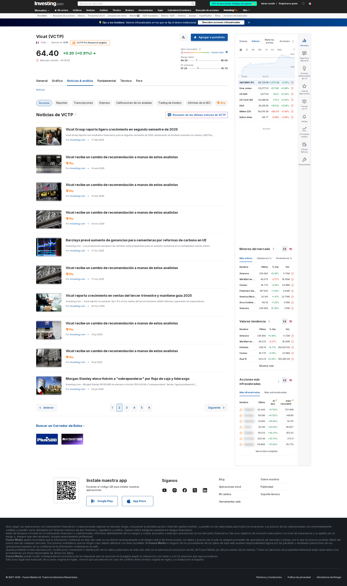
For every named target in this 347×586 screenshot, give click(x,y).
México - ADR (168, 15)
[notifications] (303, 3)
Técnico (126, 81)
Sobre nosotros (270, 479)
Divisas (243, 41)
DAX (241, 105)
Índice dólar (245, 117)
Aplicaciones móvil (230, 486)
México (81, 15)
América (182, 15)
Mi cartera (225, 494)
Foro (139, 81)
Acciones (42, 15)
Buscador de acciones (207, 10)
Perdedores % (284, 258)
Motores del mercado (254, 249)
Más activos (245, 258)
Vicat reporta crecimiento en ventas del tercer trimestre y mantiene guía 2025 (129, 295)
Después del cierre (117, 15)
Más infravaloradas (249, 392)
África (217, 15)
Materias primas (269, 41)
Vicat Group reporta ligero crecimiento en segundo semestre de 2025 (122, 129)
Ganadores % (264, 258)
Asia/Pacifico (205, 15)
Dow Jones (245, 88)
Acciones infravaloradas (235, 15)
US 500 (243, 94)
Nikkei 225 (245, 111)
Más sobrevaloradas (275, 392)
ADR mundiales (150, 15)
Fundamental (106, 81)
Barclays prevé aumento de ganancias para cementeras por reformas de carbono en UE (136, 240)
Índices (256, 41)
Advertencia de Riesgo (329, 577)
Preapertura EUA (96, 15)
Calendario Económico (179, 10)
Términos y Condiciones (269, 577)
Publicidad (267, 486)
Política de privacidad (299, 577)
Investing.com (77, 139)
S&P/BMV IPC (246, 82)
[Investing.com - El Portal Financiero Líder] (49, 3)
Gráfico (57, 81)
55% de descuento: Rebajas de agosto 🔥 (233, 3)
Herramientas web (230, 501)
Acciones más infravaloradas (250, 382)
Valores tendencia (252, 321)
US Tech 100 (246, 99)
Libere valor (217, 52)
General (42, 81)
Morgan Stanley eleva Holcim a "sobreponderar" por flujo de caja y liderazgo (127, 379)
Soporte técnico (270, 494)
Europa (192, 15)
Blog (221, 479)
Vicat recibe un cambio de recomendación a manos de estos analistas (122, 157)
